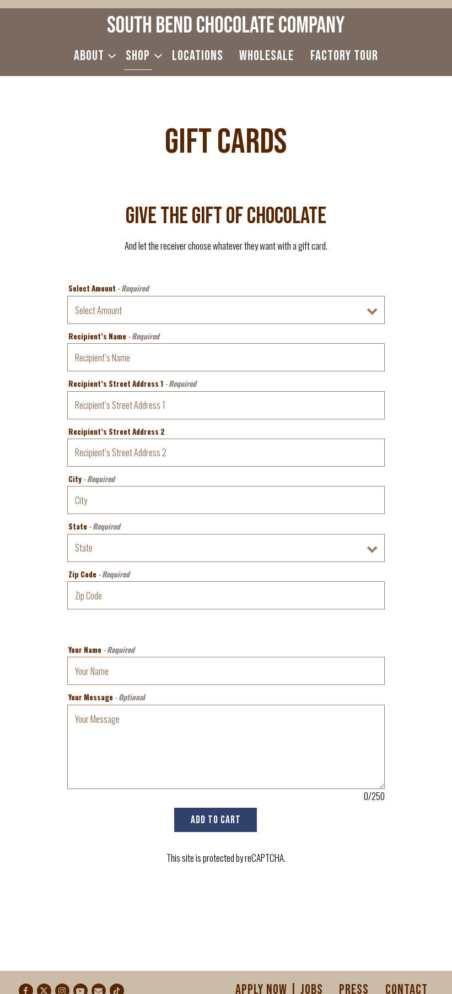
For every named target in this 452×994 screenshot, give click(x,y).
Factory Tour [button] (344, 56)
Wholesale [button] (266, 56)
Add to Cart (216, 819)
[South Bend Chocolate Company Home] (226, 23)
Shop (141, 55)
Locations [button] (197, 56)
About (92, 55)
